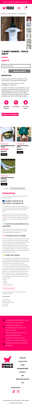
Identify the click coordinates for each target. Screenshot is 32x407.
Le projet (22, 358)
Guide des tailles (8, 288)
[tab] (6, 188)
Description (5, 188)
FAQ (22, 375)
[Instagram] (18, 391)
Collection (22, 361)
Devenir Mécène (22, 368)
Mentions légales (22, 379)
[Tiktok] (13, 391)
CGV (22, 382)
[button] (19, 8)
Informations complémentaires (17, 188)
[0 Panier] (25, 9)
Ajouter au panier (19, 71)
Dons (22, 365)
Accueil (3, 13)
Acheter (4, 154)
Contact (22, 372)
